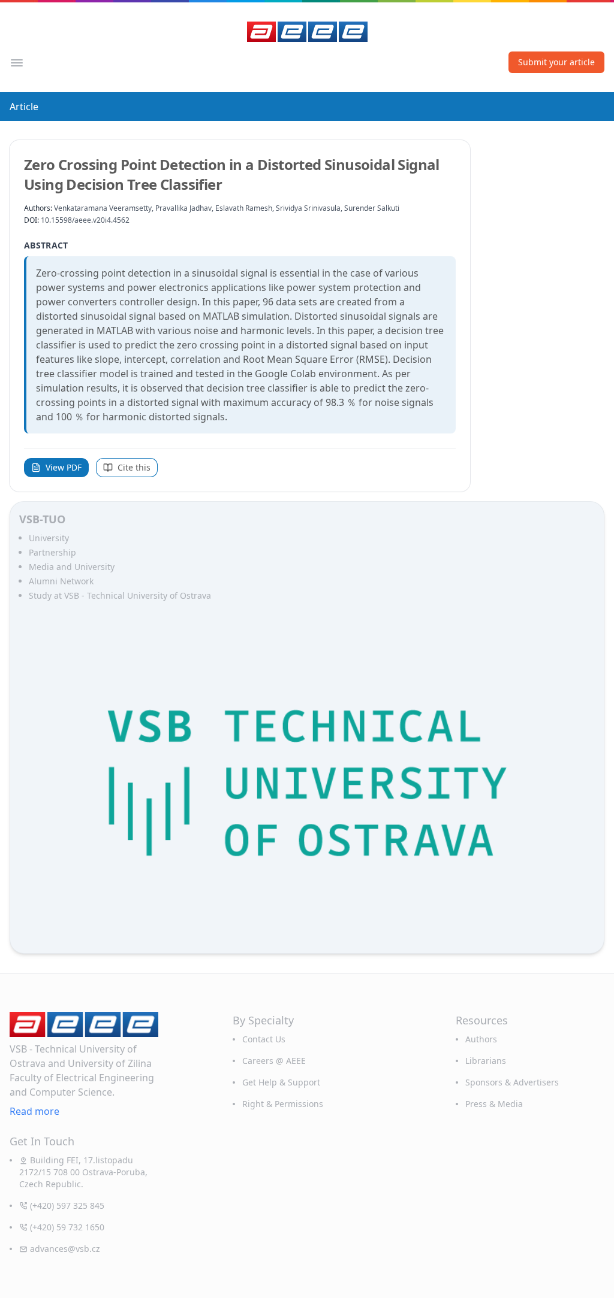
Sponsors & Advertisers (512, 1082)
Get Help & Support (281, 1082)
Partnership (52, 552)
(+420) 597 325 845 (67, 1205)
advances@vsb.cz (65, 1248)
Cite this (134, 467)
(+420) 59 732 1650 (67, 1227)
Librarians (485, 1060)
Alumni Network (61, 581)
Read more (34, 1111)
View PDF (64, 467)
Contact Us (263, 1039)
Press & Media (494, 1103)
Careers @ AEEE (274, 1060)
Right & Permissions (282, 1103)
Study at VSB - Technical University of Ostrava (120, 595)
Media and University (72, 566)
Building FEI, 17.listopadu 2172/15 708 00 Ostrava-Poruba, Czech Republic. (83, 1172)
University (49, 538)
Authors (481, 1039)
